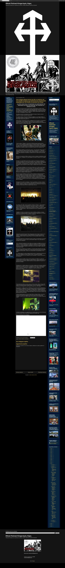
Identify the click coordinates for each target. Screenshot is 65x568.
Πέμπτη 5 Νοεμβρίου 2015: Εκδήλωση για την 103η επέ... (53, 507)
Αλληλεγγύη (51, 216)
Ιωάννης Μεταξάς (52, 264)
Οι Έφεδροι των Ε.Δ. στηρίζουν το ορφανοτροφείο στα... (53, 469)
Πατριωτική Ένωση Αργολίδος (52, 273)
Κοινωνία (50, 190)
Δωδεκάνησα (51, 245)
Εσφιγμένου (51, 194)
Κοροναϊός (51, 161)
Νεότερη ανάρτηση (19, 372)
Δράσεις (50, 148)
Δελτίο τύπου (51, 185)
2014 (51, 523)
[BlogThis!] (31, 337)
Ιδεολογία (50, 172)
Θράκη (50, 205)
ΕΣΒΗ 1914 (51, 209)
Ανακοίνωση (51, 150)
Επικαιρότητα (51, 250)
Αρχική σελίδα (30, 372)
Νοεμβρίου (53, 466)
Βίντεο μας (51, 177)
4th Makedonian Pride (52, 235)
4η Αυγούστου (51, 261)
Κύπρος (50, 179)
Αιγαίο (50, 237)
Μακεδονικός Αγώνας (52, 158)
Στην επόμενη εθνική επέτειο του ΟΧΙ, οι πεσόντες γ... (53, 493)
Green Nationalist (52, 163)
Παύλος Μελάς (51, 200)
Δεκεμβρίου (53, 464)
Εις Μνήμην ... (51, 204)
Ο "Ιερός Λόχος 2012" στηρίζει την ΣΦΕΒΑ (53, 503)
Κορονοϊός (51, 252)
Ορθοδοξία (51, 151)
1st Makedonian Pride (52, 202)
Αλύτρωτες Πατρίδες (52, 218)
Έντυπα (50, 224)
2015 (51, 463)
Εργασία (50, 240)
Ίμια (49, 229)
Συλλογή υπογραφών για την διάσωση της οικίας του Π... (53, 479)
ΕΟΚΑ (50, 269)
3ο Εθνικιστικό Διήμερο (53, 259)
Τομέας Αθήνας (51, 278)
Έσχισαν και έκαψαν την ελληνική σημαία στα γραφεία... (53, 488)
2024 (51, 451)
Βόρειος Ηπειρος (52, 226)
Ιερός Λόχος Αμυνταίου (53, 242)
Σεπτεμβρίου (53, 521)
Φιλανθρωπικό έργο (52, 160)
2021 (51, 455)
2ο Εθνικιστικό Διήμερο (53, 258)
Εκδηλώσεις (51, 180)
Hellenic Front (51, 266)
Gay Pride (50, 189)
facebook (50, 221)
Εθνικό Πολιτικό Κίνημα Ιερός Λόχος (19, 3)
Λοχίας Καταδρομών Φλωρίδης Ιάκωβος (52, 211)
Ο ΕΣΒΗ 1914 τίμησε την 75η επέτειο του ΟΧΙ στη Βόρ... (53, 517)
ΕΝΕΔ (50, 182)
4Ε (49, 174)
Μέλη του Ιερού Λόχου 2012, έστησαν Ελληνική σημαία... (53, 474)
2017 (51, 460)
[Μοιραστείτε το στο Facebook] (33, 337)
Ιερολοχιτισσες (51, 207)
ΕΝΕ (50, 247)
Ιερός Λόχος (51, 153)
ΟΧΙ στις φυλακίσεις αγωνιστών (52, 167)
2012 (51, 526)
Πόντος (50, 275)
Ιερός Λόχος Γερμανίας (52, 195)
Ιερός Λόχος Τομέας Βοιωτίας (53, 231)
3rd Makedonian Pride (52, 228)
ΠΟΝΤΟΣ (50, 192)
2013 (51, 524)
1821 (50, 187)
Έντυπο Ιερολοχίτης (52, 199)
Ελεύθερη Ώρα (51, 155)
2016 (51, 462)
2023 (51, 452)
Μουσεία (50, 219)
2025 (51, 449)
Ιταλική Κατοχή (51, 271)
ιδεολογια (50, 165)
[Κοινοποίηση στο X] (32, 337)
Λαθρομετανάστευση (52, 156)
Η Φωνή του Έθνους (52, 184)
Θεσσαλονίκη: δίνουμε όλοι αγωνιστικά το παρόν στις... (53, 483)
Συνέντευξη (51, 277)
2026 (51, 448)
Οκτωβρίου (53, 520)
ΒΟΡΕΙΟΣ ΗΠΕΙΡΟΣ (52, 169)
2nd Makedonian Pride (53, 223)
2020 (51, 456)
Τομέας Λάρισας (51, 197)
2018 (51, 459)
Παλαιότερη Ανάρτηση (42, 372)
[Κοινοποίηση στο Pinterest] (34, 337)
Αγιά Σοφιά (51, 213)
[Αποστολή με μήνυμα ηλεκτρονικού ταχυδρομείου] (30, 337)
